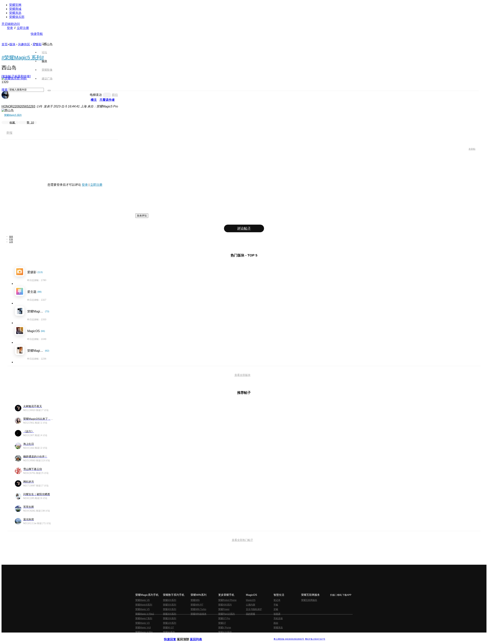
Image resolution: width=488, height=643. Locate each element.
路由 (276, 623)
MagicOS (250, 600)
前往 (115, 94)
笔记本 (277, 600)
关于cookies (220, 636)
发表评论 (142, 215)
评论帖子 (244, 228)
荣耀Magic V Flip (144, 632)
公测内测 (250, 604)
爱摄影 (37, 44)
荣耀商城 (15, 8)
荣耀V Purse (224, 627)
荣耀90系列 (169, 632)
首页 (44, 43)
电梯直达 (96, 94)
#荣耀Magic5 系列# (23, 57)
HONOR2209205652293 (18, 106)
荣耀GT (222, 623)
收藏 (13, 122)
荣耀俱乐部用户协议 (174, 636)
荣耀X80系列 (225, 604)
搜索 (5, 89)
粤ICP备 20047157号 (314, 639)
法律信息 (231, 636)
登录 (10, 28)
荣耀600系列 (169, 600)
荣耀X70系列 (225, 632)
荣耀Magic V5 (142, 609)
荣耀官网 (15, 4)
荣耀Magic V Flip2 (144, 614)
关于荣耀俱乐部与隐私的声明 (199, 636)
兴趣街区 (24, 44)
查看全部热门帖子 (242, 539)
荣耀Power (224, 609)
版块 (12, 44)
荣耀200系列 (169, 618)
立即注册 (23, 28)
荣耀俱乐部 (16, 16)
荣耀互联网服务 (309, 600)
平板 (276, 604)
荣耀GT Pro (224, 618)
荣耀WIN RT (197, 604)
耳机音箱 (278, 618)
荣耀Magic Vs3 (143, 627)
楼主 (94, 99)
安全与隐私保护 (254, 609)
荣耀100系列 (169, 623)
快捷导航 (37, 33)
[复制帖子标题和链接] (16, 76)
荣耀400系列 (169, 609)
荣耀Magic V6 (142, 600)
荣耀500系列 (169, 604)
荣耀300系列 (169, 614)
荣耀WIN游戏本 (198, 614)
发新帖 (472, 149)
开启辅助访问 (11, 24)
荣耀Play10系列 (226, 614)
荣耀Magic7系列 (143, 618)
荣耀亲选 (15, 12)
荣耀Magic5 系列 (13, 115)
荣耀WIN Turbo (198, 609)
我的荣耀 (250, 614)
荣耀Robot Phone (227, 600)
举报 (9, 132)
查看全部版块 (242, 374)
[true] (49, 90)
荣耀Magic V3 (142, 623)
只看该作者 (107, 99)
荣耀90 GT (168, 627)
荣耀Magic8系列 (143, 604)
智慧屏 (277, 614)
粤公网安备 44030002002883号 (289, 639)
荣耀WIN (195, 600)
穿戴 (276, 609)
